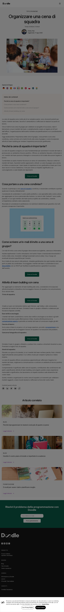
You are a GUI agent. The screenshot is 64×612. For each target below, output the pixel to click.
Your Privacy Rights (27, 607)
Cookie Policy (45, 604)
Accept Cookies (40, 607)
